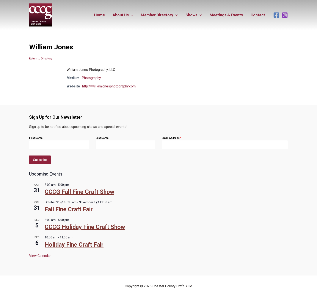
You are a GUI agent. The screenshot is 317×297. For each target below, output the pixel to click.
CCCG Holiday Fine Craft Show (85, 227)
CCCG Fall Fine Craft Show (79, 191)
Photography (91, 78)
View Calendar (40, 256)
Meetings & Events (226, 15)
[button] (131, 15)
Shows (191, 15)
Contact (258, 15)
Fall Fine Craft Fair (69, 209)
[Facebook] (276, 15)
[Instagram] (285, 15)
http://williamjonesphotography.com (109, 86)
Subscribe (40, 160)
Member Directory (157, 15)
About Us (121, 15)
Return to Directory (40, 58)
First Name (36, 138)
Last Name (102, 138)
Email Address (171, 138)
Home (99, 15)
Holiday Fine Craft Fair (74, 244)
